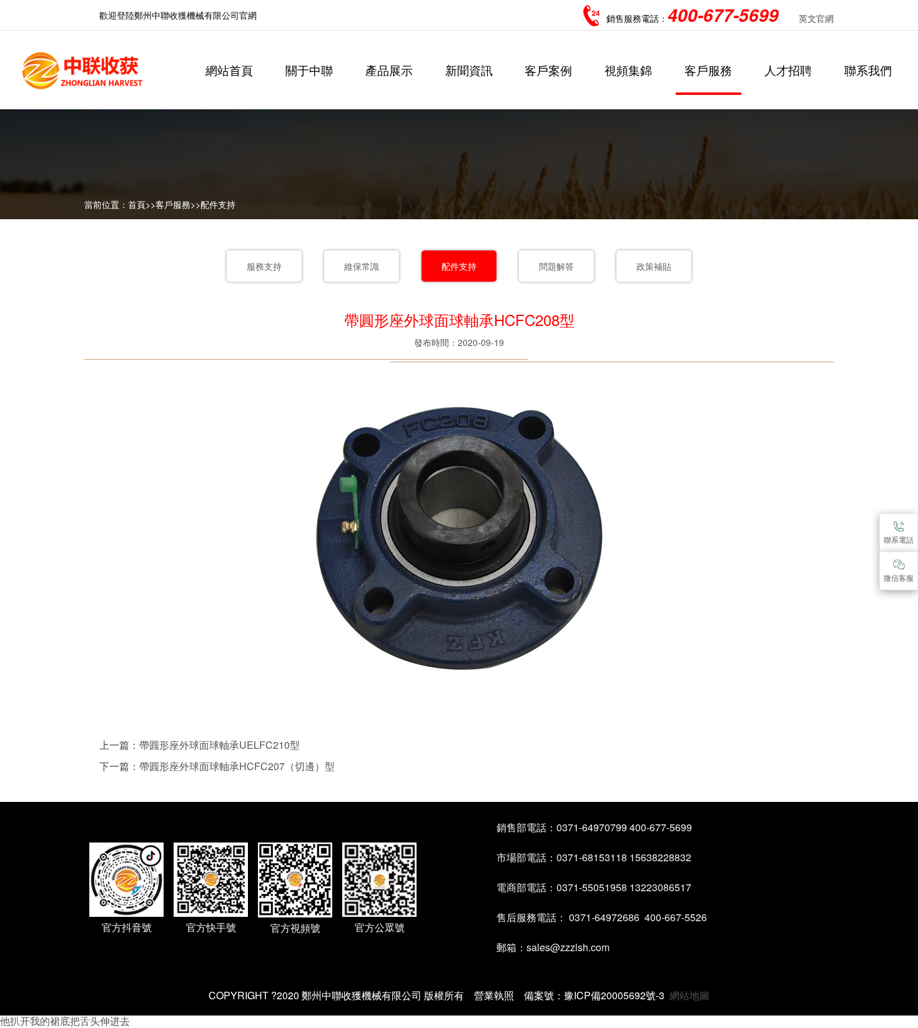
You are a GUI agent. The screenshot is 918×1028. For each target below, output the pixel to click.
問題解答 (556, 266)
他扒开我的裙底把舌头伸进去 (65, 1021)
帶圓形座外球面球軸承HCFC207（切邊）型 (237, 766)
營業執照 (494, 995)
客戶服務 (708, 69)
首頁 (137, 204)
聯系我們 (868, 69)
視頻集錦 (628, 69)
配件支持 (217, 204)
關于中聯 (309, 69)
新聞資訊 (469, 69)
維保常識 (361, 266)
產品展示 (389, 69)
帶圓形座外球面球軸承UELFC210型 (219, 745)
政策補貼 (653, 266)
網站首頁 (229, 69)
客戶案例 (548, 69)
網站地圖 (689, 995)
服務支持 (264, 266)
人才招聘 (788, 69)
